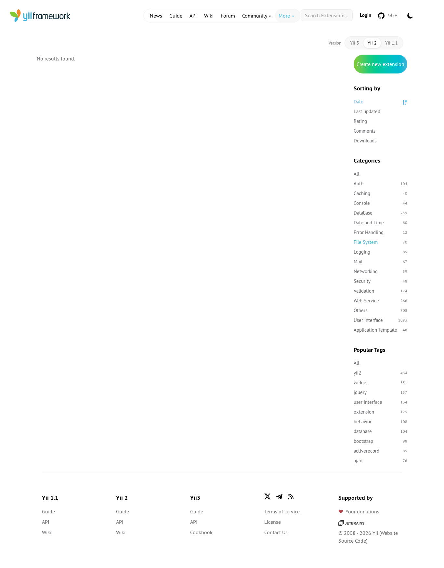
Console (380, 203)
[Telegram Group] (279, 496)
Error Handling (380, 232)
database (380, 431)
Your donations (362, 511)
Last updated (367, 111)
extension (380, 412)
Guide (175, 15)
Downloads (365, 141)
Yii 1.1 (391, 43)
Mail (380, 261)
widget (380, 382)
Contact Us (276, 532)
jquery (380, 392)
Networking (380, 271)
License (272, 522)
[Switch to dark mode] (410, 15)
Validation (380, 291)
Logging (380, 252)
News (156, 15)
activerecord (380, 451)
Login (365, 15)
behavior (380, 421)
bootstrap (380, 441)
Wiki (209, 15)
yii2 (380, 373)
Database (380, 213)
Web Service (380, 300)
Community (255, 15)
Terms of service (282, 511)
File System (380, 242)
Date (358, 102)
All (356, 174)
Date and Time (380, 222)
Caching (380, 193)
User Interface (380, 320)
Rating (360, 121)
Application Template (380, 330)
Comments (364, 131)
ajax (380, 460)
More (285, 15)
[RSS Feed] (291, 496)
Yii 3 (354, 43)
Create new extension (380, 64)
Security (380, 281)
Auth (380, 183)
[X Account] (267, 496)
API (193, 15)
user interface (380, 402)
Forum (228, 15)
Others (380, 310)
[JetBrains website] (351, 522)
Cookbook (201, 532)
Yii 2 (372, 43)
